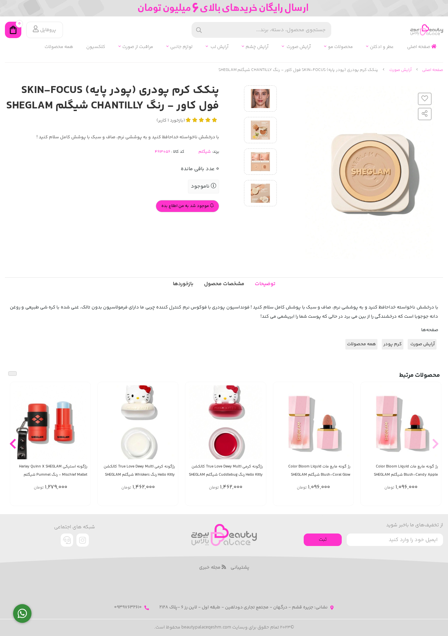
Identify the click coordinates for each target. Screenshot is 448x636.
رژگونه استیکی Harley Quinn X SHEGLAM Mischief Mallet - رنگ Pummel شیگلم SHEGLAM (53, 471)
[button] (435, 444)
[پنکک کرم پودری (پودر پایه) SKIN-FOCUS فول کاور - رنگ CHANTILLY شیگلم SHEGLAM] (224, 535)
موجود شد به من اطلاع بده (185, 206)
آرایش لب (219, 47)
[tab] (183, 284)
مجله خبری (210, 567)
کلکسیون (95, 47)
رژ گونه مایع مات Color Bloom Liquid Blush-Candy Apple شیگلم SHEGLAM (406, 471)
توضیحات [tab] (265, 284)
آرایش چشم (257, 47)
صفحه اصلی (419, 47)
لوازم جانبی (181, 47)
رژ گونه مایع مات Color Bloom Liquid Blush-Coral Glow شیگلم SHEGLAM (319, 471)
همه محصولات (59, 47)
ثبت (323, 539)
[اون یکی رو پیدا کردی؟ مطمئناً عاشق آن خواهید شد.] (225, 422)
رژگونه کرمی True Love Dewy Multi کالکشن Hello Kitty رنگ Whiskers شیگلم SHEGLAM (139, 471)
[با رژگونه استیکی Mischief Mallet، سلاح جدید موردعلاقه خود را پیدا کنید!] (50, 422)
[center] (199, 30)
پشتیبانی (240, 567)
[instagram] (82, 540)
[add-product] (432, 426)
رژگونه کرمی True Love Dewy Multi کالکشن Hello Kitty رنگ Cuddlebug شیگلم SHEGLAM (225, 471)
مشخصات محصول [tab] (224, 284)
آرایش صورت (298, 47)
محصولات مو (340, 47)
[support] (67, 540)
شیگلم (204, 151)
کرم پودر (392, 344)
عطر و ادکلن (382, 47)
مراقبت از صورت (137, 47)
